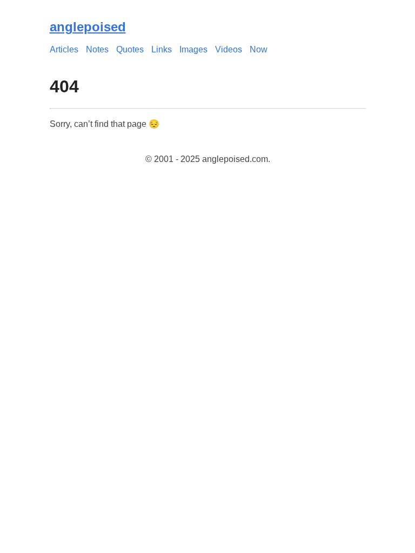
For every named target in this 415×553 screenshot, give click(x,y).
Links (161, 49)
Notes (97, 49)
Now (258, 49)
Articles (64, 49)
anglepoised (88, 26)
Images (193, 49)
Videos (228, 49)
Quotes (130, 49)
